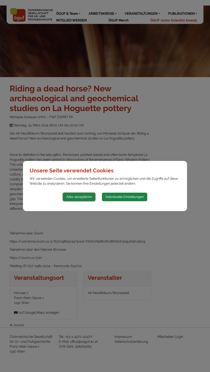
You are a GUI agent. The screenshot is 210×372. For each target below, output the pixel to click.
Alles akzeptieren (79, 197)
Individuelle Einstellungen (124, 197)
